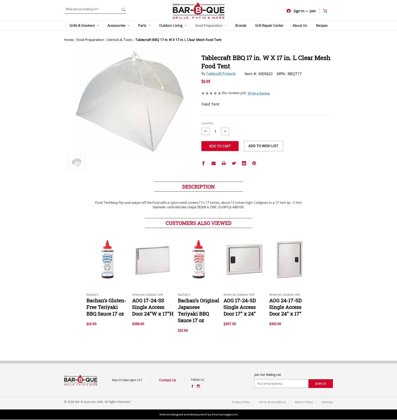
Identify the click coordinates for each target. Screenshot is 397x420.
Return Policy (304, 402)
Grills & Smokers (82, 25)
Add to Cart (107, 263)
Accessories (117, 25)
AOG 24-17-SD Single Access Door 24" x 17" (285, 307)
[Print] (224, 163)
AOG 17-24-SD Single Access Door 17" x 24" (240, 307)
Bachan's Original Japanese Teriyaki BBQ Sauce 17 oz (198, 310)
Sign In (299, 11)
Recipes (322, 25)
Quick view (106, 256)
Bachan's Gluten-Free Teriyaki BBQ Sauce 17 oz (106, 307)
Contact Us (167, 380)
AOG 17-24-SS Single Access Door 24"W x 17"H (152, 307)
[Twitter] (234, 163)
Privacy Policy (241, 402)
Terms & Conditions (272, 402)
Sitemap (327, 402)
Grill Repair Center (269, 25)
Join (313, 11)
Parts (142, 25)
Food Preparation (208, 25)
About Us (300, 25)
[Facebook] (203, 163)
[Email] (214, 163)
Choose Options (153, 263)
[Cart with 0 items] (327, 11)
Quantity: (207, 123)
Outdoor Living (171, 25)
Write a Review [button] (259, 93)
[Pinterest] (254, 163)
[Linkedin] (244, 163)
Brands (240, 25)
